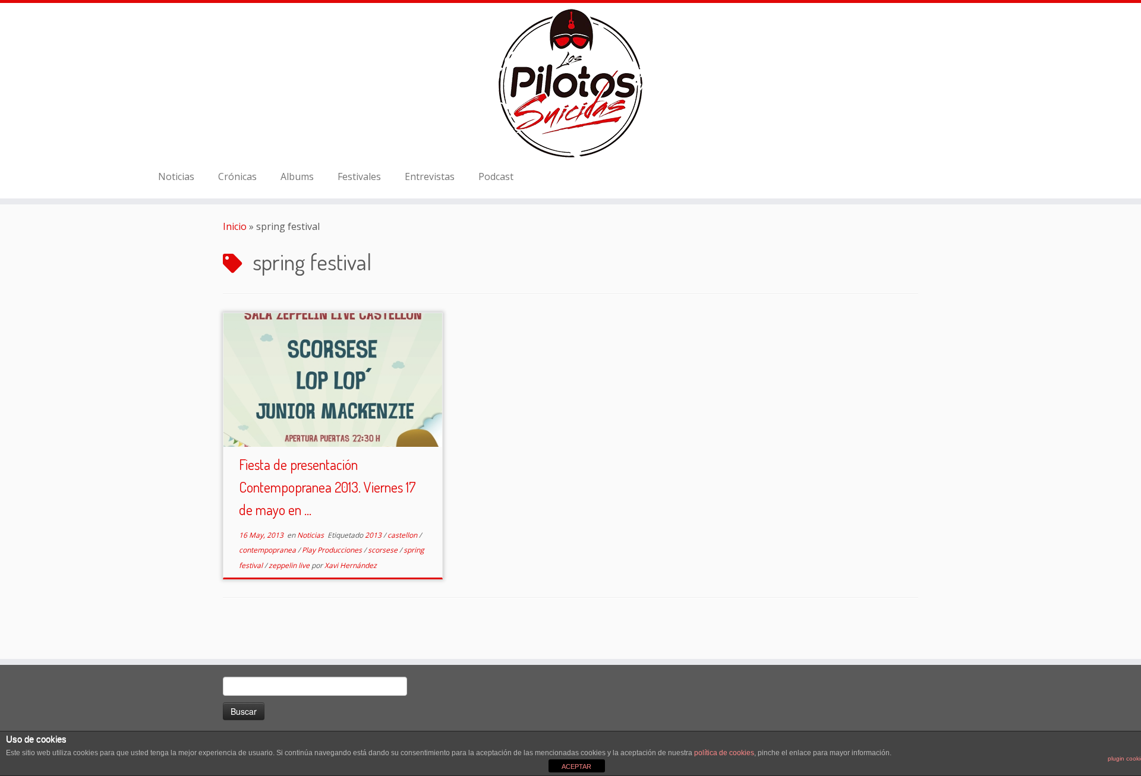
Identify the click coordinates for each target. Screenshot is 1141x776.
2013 (374, 535)
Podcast (495, 176)
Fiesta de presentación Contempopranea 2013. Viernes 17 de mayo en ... (327, 487)
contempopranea (268, 550)
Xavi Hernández (350, 565)
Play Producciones (333, 550)
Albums (297, 176)
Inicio (235, 226)
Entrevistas (430, 176)
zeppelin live (290, 565)
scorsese (383, 550)
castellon (403, 535)
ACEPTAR (576, 766)
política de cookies (724, 753)
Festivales (359, 176)
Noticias (176, 176)
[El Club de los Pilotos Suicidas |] (570, 83)
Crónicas (237, 176)
